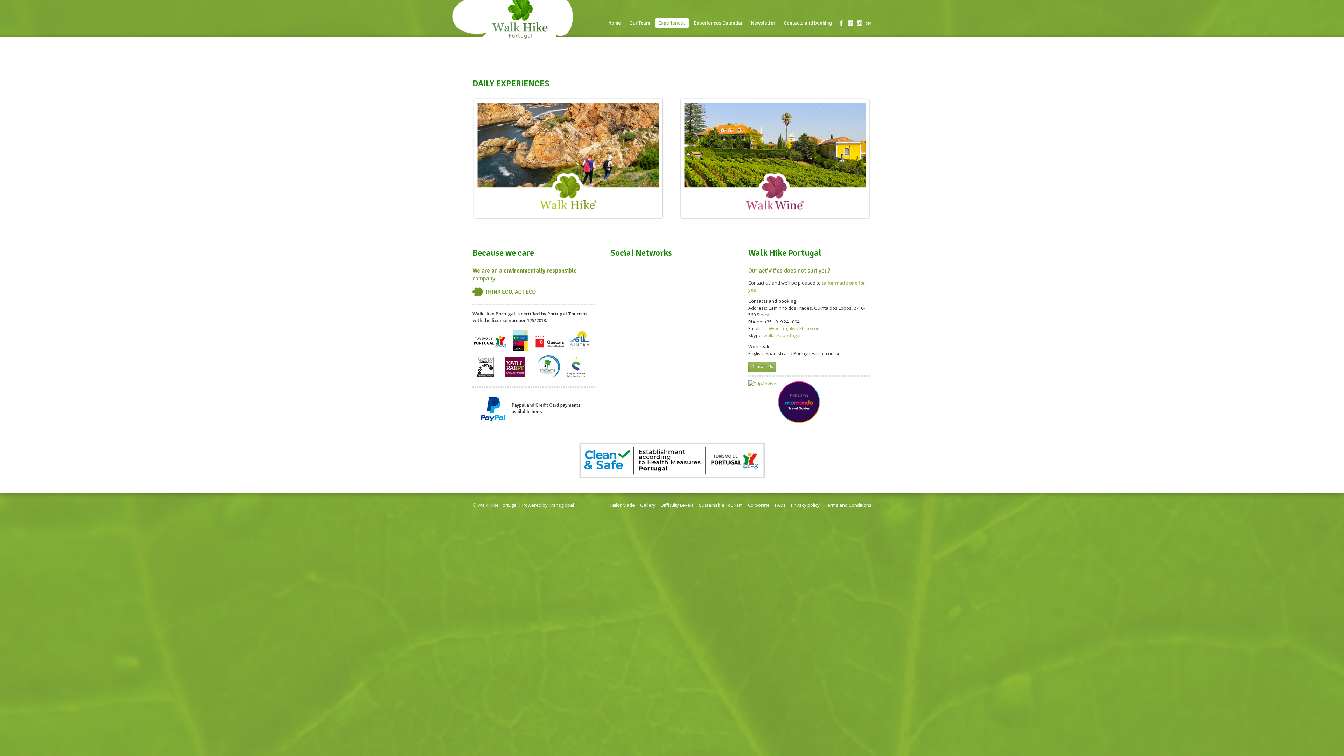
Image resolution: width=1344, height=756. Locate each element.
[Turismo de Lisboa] (520, 351)
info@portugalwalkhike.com (791, 328)
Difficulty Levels (677, 505)
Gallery (648, 505)
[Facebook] (841, 23)
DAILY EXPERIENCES (511, 83)
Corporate (759, 505)
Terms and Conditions (848, 505)
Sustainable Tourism (721, 505)
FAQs (780, 505)
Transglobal (561, 505)
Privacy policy (805, 505)
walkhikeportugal (782, 335)
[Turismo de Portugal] (490, 351)
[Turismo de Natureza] (549, 351)
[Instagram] (859, 23)
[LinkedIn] (850, 23)
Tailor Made (622, 505)
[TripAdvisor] (869, 23)
